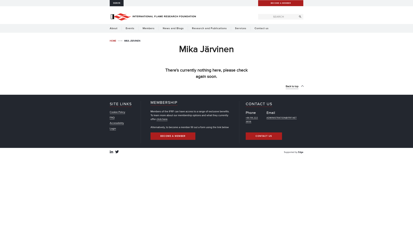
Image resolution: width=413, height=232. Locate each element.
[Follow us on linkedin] (111, 152)
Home (113, 40)
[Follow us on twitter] (117, 152)
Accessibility (117, 123)
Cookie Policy (117, 112)
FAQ (112, 117)
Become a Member (173, 136)
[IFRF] (153, 16)
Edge (300, 152)
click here (161, 119)
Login (113, 128)
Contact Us (264, 136)
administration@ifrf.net (282, 117)
